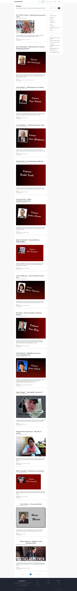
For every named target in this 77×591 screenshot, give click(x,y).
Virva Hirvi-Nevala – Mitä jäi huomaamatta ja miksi (31, 16)
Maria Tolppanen (19, 305)
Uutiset (39, 1)
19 (28, 574)
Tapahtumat (47, 1)
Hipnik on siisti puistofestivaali (21, 568)
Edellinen (22, 574)
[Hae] (59, 8)
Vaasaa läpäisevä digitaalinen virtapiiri (55, 40)
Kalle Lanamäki (19, 496)
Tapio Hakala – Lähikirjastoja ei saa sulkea (30, 87)
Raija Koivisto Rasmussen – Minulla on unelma (28, 432)
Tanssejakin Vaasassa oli (24, 424)
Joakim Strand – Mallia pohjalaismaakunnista (23, 200)
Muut (50, 24)
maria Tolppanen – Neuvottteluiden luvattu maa (30, 276)
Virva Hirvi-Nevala (27, 39)
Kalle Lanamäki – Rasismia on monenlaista (30, 471)
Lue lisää (37, 36)
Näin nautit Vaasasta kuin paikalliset (54, 42)
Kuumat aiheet (52, 22)
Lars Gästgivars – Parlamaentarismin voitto (30, 125)
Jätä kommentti (19, 40)
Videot (51, 1)
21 (32, 574)
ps (22, 463)
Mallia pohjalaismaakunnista (25, 232)
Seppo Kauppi (19, 424)
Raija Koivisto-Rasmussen (26, 463)
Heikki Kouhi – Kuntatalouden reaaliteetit (29, 161)
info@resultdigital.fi (24, 585)
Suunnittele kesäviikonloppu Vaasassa (55, 52)
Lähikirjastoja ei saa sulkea (20, 117)
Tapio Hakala (26, 117)
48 (36, 574)
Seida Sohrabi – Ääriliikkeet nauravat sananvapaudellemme (28, 354)
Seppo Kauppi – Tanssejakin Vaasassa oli (29, 392)
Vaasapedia (59, 1)
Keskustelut (54, 1)
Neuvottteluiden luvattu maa (26, 305)
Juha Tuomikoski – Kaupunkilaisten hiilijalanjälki (28, 240)
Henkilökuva (51, 17)
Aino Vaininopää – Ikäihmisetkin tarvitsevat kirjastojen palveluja (30, 47)
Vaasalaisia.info (18, 1)
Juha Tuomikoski (19, 268)
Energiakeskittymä (52, 15)
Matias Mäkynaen (27, 568)
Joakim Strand (19, 232)
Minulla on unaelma (19, 463)
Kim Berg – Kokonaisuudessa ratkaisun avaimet (29, 313)
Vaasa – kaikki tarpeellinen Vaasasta (55, 27)
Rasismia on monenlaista (24, 496)
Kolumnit (43, 1)
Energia (59, 584)
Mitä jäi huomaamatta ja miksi (21, 39)
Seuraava (39, 574)
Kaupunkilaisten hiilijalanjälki (25, 268)
